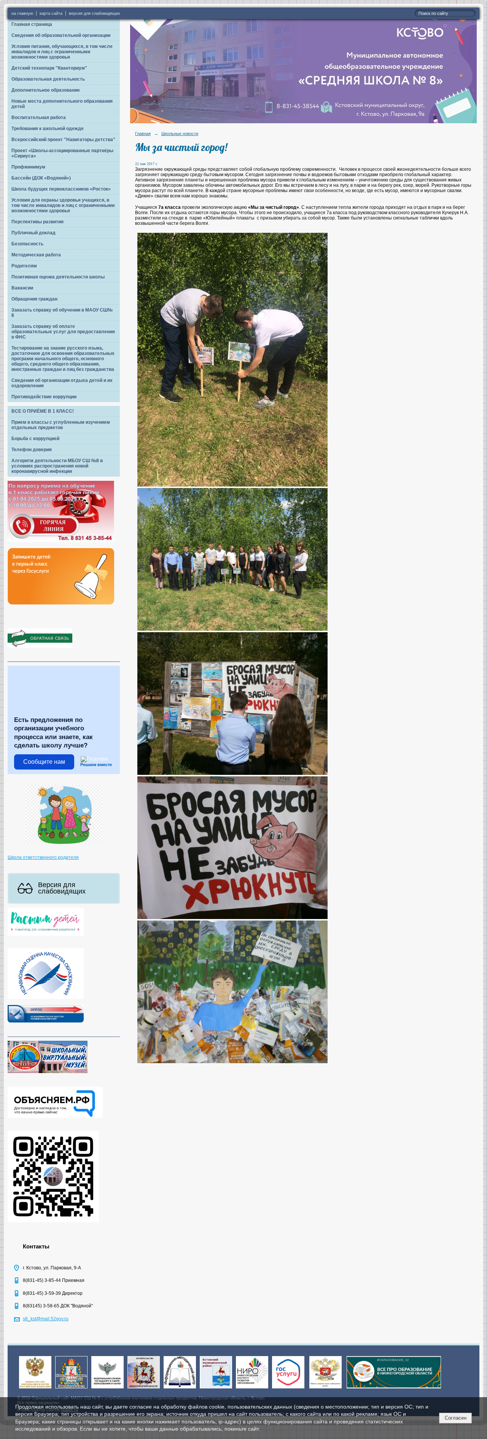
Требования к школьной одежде (47, 128)
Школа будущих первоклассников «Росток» (61, 189)
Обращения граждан (34, 299)
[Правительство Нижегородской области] (144, 1389)
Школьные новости (179, 133)
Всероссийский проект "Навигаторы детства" (63, 139)
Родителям (24, 266)
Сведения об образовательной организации (60, 35)
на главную (22, 13)
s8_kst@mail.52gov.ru (45, 1318)
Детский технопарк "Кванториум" (49, 68)
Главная (143, 133)
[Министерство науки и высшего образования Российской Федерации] (35, 1389)
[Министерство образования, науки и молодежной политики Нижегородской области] (71, 1389)
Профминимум (28, 167)
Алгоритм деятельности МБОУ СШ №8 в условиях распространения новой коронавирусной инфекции (57, 466)
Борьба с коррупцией (35, 438)
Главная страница (31, 24)
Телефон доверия (31, 449)
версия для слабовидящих (94, 13)
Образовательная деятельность (48, 79)
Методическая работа (36, 255)
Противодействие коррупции (43, 396)
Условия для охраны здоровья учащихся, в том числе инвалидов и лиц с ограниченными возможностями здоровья (63, 205)
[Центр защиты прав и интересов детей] (325, 1389)
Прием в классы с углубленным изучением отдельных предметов (60, 425)
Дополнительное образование (45, 90)
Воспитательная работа (38, 117)
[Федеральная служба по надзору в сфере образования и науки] (107, 1389)
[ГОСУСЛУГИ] (288, 1389)
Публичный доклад (33, 232)
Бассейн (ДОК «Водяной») (41, 178)
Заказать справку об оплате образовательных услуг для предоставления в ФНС (63, 332)
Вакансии (22, 288)
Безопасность (27, 243)
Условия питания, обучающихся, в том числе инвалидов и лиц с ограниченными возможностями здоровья (62, 52)
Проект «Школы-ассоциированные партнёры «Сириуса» (62, 153)
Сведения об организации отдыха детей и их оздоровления (62, 383)
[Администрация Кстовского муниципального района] (216, 1389)
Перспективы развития (37, 221)
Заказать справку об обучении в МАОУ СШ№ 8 (62, 312)
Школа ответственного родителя (43, 857)
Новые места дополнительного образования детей (62, 104)
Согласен (455, 1418)
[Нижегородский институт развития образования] (252, 1389)
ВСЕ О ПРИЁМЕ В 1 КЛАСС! (42, 411)
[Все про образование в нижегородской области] (394, 1389)
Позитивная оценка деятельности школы (58, 277)
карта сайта (51, 13)
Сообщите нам (44, 761)
